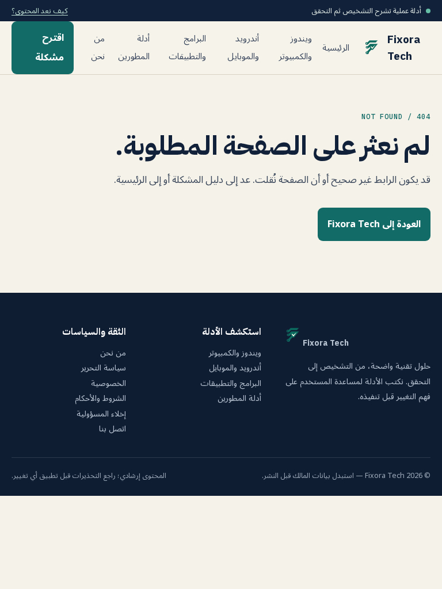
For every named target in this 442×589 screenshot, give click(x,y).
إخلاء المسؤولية (101, 414)
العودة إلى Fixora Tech (374, 224)
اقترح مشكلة (49, 47)
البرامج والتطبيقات (187, 48)
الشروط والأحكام (100, 398)
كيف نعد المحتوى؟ (40, 10)
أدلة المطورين (134, 48)
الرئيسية (335, 48)
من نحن (98, 48)
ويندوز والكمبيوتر (295, 48)
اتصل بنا (112, 429)
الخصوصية (108, 383)
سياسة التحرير (103, 368)
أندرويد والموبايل (243, 48)
